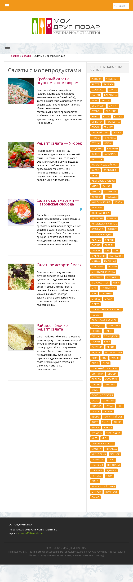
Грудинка (110, 137)
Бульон (96, 111)
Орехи (108, 298)
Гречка (117, 132)
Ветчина (111, 111)
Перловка (114, 325)
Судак (109, 406)
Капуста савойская (104, 164)
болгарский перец (103, 486)
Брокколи (98, 105)
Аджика (97, 78)
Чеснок (115, 454)
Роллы (115, 357)
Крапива (97, 207)
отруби (96, 491)
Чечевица (98, 459)
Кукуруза (97, 229)
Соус (95, 400)
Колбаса (111, 196)
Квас (95, 175)
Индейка (97, 148)
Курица (96, 239)
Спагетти (108, 400)
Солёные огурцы (102, 395)
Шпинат (97, 470)
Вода (106, 116)
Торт (95, 422)
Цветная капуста (102, 443)
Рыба (95, 363)
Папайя (96, 314)
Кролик (112, 218)
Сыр (120, 406)
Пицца (96, 336)
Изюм (108, 143)
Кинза (106, 186)
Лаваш (109, 239)
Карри (95, 170)
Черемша (111, 448)
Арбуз (95, 84)
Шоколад (113, 465)
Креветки (97, 218)
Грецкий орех (100, 132)
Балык (113, 89)
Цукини (96, 448)
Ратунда (97, 347)
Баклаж (108, 84)
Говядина (113, 121)
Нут (94, 293)
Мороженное (100, 282)
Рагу (107, 341)
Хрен (105, 438)
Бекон (105, 100)
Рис (104, 357)
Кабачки (112, 148)
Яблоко (97, 475)
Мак (116, 250)
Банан (96, 95)
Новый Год (108, 288)
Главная (14, 55)
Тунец (105, 422)
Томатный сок (113, 416)
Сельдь (96, 379)
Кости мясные (101, 202)
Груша (96, 143)
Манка (96, 261)
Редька (96, 352)
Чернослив (99, 454)
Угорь (95, 427)
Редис (110, 347)
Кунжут (112, 229)
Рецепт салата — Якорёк (59, 143)
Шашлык (97, 465)
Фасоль (97, 432)
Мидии (112, 266)
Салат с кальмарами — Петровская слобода (58, 202)
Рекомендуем (113, 352)
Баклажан (98, 89)
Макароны (98, 255)
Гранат (108, 127)
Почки (96, 341)
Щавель (111, 470)
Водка (118, 116)
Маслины (98, 266)
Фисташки (113, 432)
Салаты (26, 55)
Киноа (96, 191)
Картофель (111, 170)
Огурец (96, 298)
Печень (96, 330)
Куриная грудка (102, 234)
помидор (111, 491)
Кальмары (110, 154)
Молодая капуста (103, 272)
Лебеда (109, 245)
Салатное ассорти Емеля (59, 264)
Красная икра (100, 213)
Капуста (97, 159)
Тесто (95, 416)
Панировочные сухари (106, 309)
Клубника (110, 191)
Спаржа (96, 406)
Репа (94, 357)
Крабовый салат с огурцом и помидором (57, 80)
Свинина (97, 373)
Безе (94, 100)
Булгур (113, 105)
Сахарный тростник (105, 368)
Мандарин (116, 255)
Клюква (97, 196)
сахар (95, 497)
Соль (95, 389)
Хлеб (94, 438)
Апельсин (112, 78)
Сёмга (95, 411)
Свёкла (112, 373)
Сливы (96, 384)
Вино (95, 116)
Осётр (95, 304)
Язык (109, 475)
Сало (106, 363)
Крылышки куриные (104, 223)
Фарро (108, 427)
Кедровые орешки (103, 180)
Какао (96, 154)
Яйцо (95, 481)
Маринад (110, 261)
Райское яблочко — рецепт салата (55, 327)
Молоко (97, 277)
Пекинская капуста (104, 320)
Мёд (94, 288)
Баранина (110, 95)
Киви (95, 186)
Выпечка (97, 121)
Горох (96, 127)
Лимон (96, 250)
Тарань (108, 411)
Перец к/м (98, 325)
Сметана (109, 384)
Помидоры (111, 336)
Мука (116, 282)
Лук (107, 250)
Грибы (96, 137)
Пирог (109, 330)
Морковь (112, 277)
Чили (111, 459)
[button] (4, 5)
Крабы (118, 202)
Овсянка (106, 293)
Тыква (118, 422)
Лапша (96, 245)
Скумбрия (111, 379)
